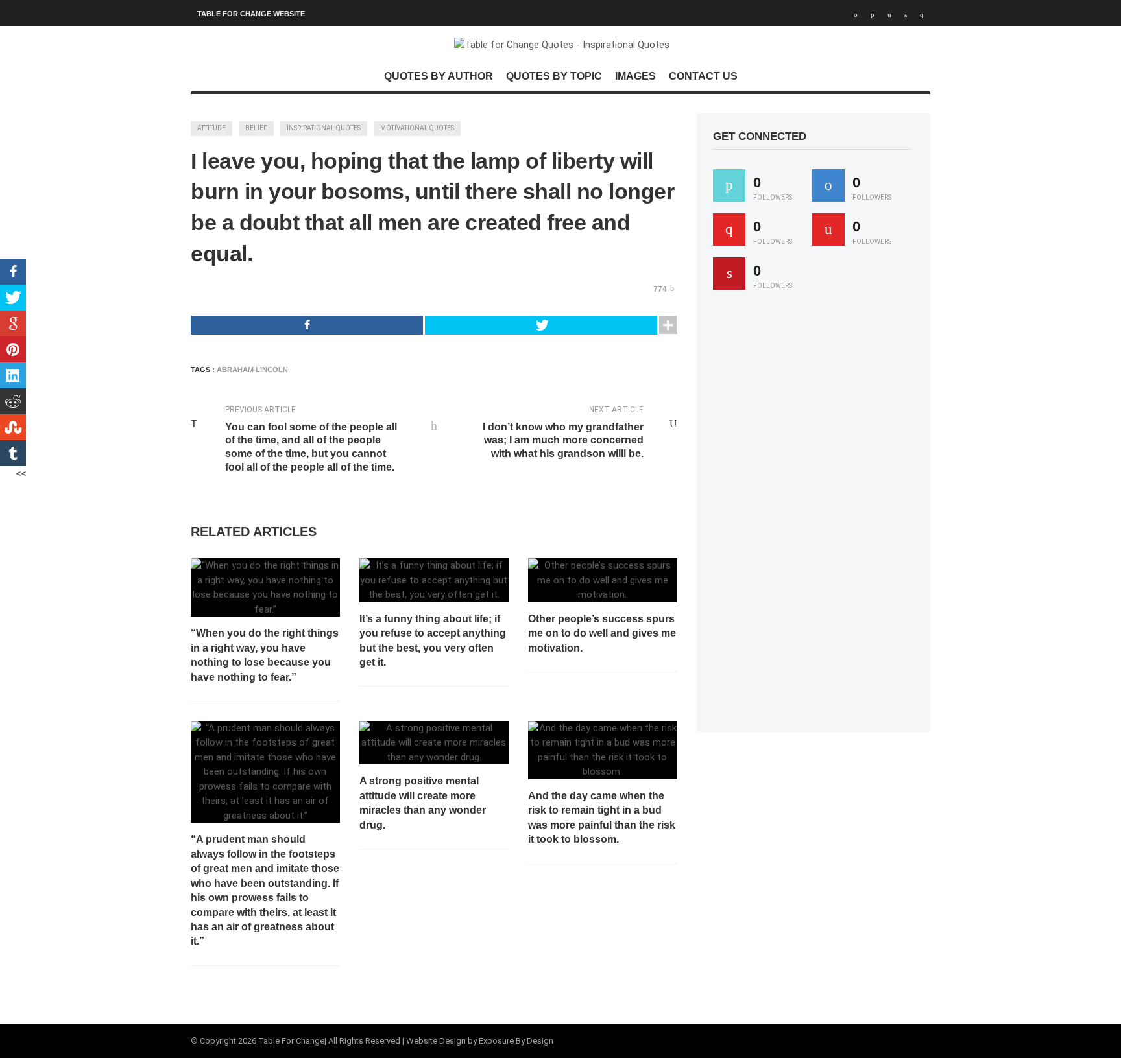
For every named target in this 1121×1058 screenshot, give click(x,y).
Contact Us (703, 76)
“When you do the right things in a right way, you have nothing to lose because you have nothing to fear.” (265, 655)
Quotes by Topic (554, 76)
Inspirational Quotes (324, 128)
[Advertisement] (810, 516)
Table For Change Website (251, 14)
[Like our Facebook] (828, 185)
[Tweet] (541, 325)
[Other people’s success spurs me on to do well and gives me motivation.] (602, 580)
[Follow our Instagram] (828, 229)
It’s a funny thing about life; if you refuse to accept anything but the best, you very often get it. (432, 640)
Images (635, 76)
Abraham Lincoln (252, 369)
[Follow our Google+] (729, 229)
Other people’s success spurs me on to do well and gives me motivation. (602, 633)
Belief (256, 128)
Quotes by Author (438, 76)
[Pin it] (729, 273)
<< (21, 473)
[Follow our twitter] (729, 185)
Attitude (211, 128)
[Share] (307, 325)
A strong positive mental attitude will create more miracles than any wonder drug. (422, 802)
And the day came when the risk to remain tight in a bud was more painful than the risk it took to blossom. (601, 817)
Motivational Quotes (417, 128)
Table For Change (291, 1041)
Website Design (436, 1041)
